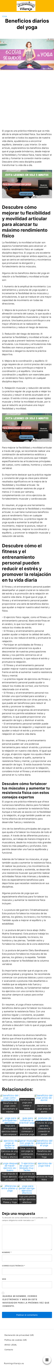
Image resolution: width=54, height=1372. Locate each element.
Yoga (4, 16)
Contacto (9, 1349)
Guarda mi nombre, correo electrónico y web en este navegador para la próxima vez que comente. (26, 1301)
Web (4, 1279)
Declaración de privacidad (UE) (19, 1335)
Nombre (7, 1252)
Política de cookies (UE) (16, 1340)
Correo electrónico (13, 1266)
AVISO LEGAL (11, 1345)
